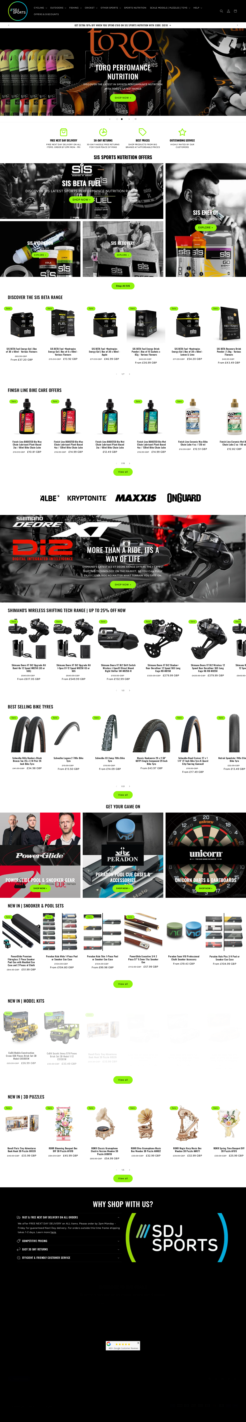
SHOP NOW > (81, 199)
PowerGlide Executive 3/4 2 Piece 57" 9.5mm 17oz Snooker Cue (143, 959)
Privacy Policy (170, 1337)
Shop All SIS (123, 286)
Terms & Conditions (173, 1332)
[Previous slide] (110, 119)
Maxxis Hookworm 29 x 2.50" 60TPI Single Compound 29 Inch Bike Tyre (151, 761)
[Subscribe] (147, 1300)
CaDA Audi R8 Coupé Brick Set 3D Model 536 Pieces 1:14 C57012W (143, 1054)
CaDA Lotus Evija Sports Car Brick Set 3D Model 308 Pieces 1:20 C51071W (184, 1054)
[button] (40, 8)
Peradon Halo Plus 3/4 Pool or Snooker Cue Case (225, 958)
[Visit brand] (63, 498)
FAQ (88, 1343)
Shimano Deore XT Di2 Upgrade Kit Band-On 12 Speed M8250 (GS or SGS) (29, 668)
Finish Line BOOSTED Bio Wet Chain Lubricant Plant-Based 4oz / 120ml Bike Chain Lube (151, 444)
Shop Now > (40, 888)
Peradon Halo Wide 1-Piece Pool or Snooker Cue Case (62, 958)
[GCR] (108, 1343)
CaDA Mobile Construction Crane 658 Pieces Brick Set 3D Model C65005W (21, 1054)
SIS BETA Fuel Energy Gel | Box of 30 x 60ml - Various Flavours (21, 350)
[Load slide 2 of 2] (121, 119)
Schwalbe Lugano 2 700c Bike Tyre (68, 759)
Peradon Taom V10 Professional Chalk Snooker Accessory (184, 958)
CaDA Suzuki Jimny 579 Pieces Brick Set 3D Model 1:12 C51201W (62, 1054)
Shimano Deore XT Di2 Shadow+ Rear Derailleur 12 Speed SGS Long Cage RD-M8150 (163, 668)
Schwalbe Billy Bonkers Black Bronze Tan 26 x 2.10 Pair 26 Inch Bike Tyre (27, 761)
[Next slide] (129, 119)
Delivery (90, 1348)
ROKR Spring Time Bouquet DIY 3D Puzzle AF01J (228, 1150)
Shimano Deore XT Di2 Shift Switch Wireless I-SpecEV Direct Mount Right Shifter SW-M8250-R (118, 668)
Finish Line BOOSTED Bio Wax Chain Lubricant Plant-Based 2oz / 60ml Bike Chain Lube (27, 444)
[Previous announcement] (9, 25)
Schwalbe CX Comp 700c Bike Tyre (110, 759)
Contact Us (92, 1337)
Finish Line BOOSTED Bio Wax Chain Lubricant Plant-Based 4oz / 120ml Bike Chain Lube (68, 444)
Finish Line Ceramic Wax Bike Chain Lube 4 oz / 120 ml (193, 443)
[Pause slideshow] (136, 119)
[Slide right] (129, 374)
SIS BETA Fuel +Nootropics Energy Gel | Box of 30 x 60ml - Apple (104, 351)
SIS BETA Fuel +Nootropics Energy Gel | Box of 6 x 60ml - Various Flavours (63, 351)
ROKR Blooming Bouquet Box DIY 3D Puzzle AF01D (63, 1150)
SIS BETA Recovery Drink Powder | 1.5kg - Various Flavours (229, 351)
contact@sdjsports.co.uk (34, 1339)
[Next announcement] (237, 25)
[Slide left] (116, 374)
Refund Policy (170, 1343)
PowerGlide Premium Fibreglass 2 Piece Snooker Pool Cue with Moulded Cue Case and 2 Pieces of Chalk (21, 961)
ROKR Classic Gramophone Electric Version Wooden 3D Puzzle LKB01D (104, 1151)
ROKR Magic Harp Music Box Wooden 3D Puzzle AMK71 (187, 1150)
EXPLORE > (205, 227)
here (53, 1232)
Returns (90, 1353)
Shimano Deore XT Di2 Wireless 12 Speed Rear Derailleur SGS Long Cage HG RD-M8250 (208, 668)
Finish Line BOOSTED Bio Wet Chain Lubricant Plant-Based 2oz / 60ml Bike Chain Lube (110, 444)
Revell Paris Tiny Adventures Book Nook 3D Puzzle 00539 (102, 1053)
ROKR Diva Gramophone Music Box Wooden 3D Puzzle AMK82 (146, 1150)
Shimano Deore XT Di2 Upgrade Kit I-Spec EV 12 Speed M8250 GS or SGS (73, 668)
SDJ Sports (20, 1415)
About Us (91, 1332)
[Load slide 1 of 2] (117, 119)
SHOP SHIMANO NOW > (123, 97)
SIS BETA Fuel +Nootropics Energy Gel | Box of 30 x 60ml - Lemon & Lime (187, 351)
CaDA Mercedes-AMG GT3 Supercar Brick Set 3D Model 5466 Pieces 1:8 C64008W (224, 1054)
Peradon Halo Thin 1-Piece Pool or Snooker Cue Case (102, 958)
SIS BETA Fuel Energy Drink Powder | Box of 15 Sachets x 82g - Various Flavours (146, 351)
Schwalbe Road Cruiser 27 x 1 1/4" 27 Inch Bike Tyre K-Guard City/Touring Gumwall (193, 761)
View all (123, 471)
